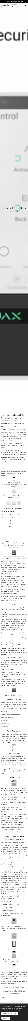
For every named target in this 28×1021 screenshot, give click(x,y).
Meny (25, 5)
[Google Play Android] (14, 477)
